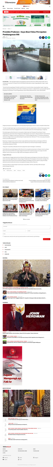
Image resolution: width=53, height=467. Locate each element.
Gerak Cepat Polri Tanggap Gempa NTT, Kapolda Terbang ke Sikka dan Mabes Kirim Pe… (26, 298)
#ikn (4, 170)
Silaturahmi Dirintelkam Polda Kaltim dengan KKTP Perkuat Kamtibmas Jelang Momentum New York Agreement (26, 200)
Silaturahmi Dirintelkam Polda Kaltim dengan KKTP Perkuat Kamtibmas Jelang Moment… (27, 293)
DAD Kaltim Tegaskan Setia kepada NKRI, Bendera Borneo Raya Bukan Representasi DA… (22, 288)
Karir (34, 449)
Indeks (4, 449)
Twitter (20, 457)
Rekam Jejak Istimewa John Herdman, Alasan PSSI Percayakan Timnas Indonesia (20, 333)
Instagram (36, 457)
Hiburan (11, 336)
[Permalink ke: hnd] (4, 37)
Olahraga (4, 332)
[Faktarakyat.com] (26, 6)
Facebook (6, 457)
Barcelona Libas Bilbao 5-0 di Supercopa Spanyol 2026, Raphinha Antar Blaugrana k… (26, 337)
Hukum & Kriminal (8, 287)
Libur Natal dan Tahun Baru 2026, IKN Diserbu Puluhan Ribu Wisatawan (26, 97)
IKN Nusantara (9, 170)
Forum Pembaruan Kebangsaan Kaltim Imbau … (18, 419)
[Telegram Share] (46, 37)
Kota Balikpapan (15, 287)
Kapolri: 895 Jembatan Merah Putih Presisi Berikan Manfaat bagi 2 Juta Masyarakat (42, 214)
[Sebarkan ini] (40, 37)
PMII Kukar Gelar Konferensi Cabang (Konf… (18, 439)
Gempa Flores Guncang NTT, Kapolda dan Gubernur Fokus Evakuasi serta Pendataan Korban (10, 214)
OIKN (15, 170)
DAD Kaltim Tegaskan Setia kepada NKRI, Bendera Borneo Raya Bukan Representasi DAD (10, 199)
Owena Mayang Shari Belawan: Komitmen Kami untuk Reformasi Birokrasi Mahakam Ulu (13, 180)
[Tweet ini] (43, 37)
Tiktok (20, 459)
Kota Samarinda (22, 287)
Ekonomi (11, 296)
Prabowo (19, 170)
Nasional (26, 287)
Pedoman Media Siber (22, 451)
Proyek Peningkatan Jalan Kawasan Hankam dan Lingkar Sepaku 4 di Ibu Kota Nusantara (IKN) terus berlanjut (39, 180)
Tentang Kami (36, 451)
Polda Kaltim (7, 249)
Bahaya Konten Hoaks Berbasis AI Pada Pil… (18, 424)
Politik (16, 418)
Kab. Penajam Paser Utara (25, 433)
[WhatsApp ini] (49, 37)
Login (4, 452)
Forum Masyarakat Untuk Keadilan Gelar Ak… (18, 429)
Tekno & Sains (11, 423)
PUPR (24, 170)
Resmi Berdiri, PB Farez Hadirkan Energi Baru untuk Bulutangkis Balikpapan (24, 342)
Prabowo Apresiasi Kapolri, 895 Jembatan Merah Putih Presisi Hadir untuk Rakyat (25, 214)
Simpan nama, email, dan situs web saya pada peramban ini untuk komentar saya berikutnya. (22, 236)
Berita (4, 287)
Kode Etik (20, 449)
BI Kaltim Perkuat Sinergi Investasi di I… (17, 434)
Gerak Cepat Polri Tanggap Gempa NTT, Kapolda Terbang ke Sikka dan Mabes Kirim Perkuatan (42, 199)
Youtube (5, 459)
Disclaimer (5, 451)
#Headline (7, 254)
